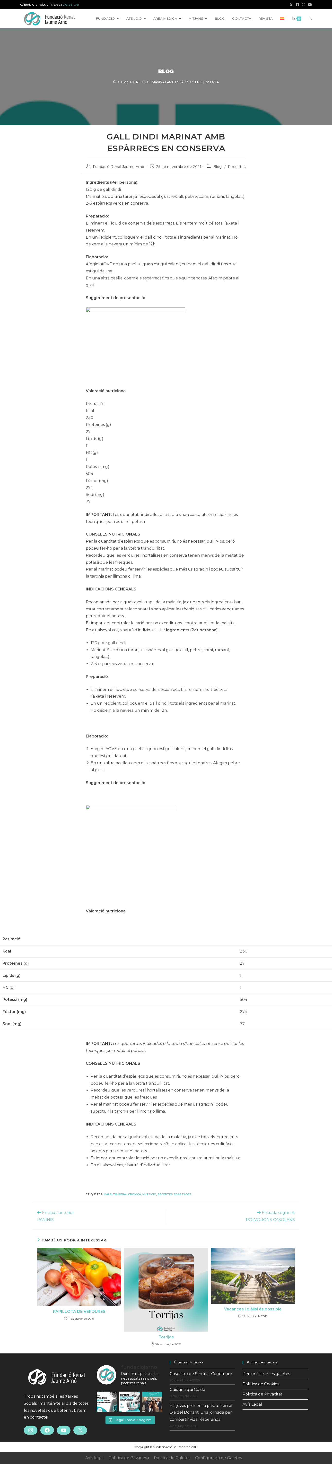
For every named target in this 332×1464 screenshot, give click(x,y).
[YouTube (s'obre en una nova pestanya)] (309, 4)
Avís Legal (252, 1404)
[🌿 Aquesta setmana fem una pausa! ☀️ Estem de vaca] (152, 1402)
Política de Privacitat (262, 1394)
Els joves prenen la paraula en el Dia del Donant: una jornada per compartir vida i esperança (201, 1412)
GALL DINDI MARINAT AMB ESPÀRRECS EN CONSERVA (176, 82)
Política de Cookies (261, 1384)
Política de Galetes (172, 1457)
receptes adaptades (175, 1194)
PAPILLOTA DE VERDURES (79, 1311)
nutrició (149, 1194)
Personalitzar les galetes (266, 1373)
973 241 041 (71, 4)
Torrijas (166, 1337)
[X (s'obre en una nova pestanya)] (291, 4)
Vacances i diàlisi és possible (253, 1309)
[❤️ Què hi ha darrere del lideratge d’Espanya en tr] (129, 1402)
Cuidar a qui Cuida (187, 1389)
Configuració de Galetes (218, 1457)
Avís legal (94, 1457)
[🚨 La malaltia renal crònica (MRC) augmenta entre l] (107, 1402)
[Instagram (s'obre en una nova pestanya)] (303, 4)
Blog (217, 167)
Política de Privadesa (129, 1457)
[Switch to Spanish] (282, 18)
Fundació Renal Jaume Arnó (118, 167)
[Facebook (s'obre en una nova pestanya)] (297, 4)
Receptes (237, 167)
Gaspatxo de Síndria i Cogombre (201, 1373)
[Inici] (114, 82)
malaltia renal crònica (122, 1194)
